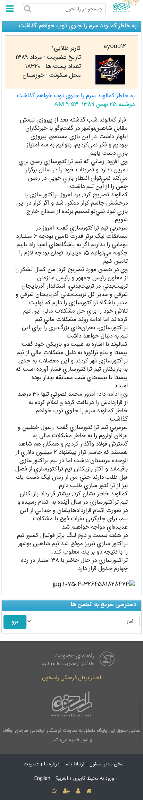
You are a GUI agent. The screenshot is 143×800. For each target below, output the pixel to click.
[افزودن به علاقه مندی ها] (54, 791)
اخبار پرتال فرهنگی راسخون (71, 678)
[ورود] (78, 791)
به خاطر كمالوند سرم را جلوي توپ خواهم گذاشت (76, 96)
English (42, 778)
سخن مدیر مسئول (107, 764)
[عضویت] (66, 791)
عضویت (31, 764)
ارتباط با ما (74, 764)
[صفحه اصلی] (88, 791)
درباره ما (51, 764)
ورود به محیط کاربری (93, 778)
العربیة (62, 778)
